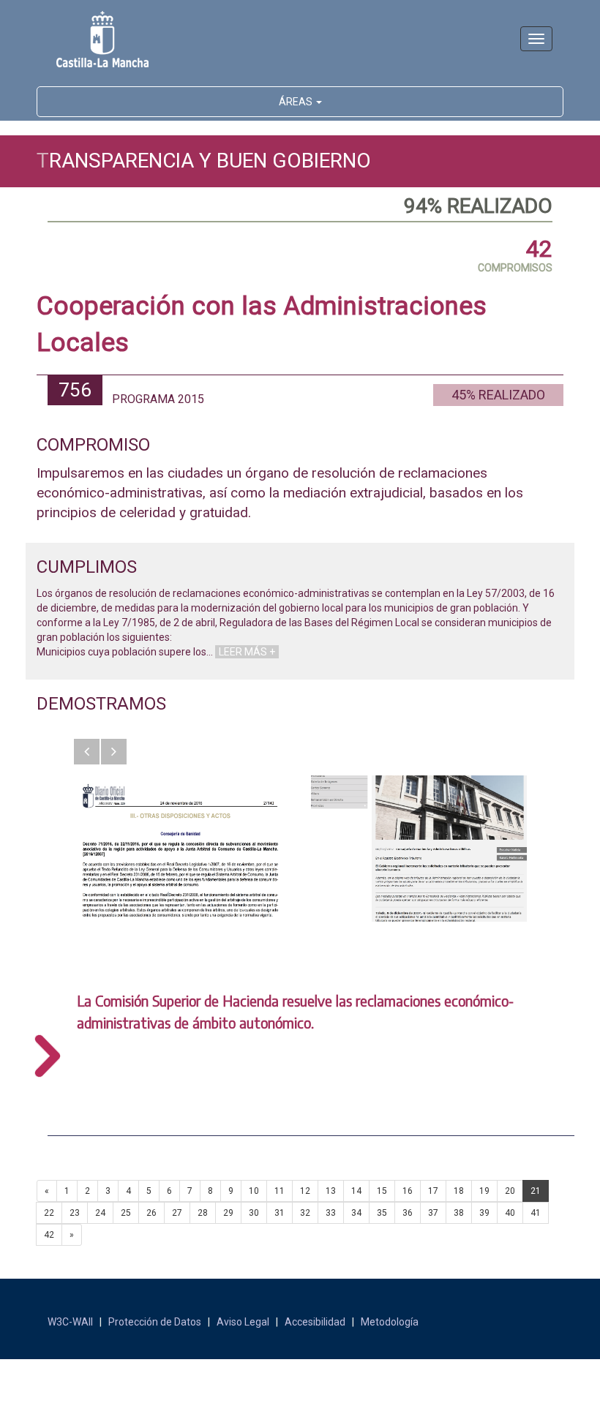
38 (459, 1213)
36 (407, 1213)
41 (535, 1213)
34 (356, 1213)
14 (356, 1191)
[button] (87, 751)
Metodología (390, 1322)
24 (100, 1213)
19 (484, 1191)
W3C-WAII (70, 1322)
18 (459, 1191)
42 (49, 1235)
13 (331, 1191)
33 (331, 1213)
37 (433, 1213)
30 (254, 1213)
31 (279, 1213)
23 (75, 1213)
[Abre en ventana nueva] (181, 848)
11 (279, 1191)
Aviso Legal (243, 1322)
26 (151, 1213)
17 (433, 1191)
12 (305, 1191)
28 (203, 1213)
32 (305, 1213)
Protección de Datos (154, 1322)
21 (535, 1191)
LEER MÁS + (247, 652)
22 (49, 1213)
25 (126, 1213)
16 (407, 1191)
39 (484, 1213)
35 (382, 1213)
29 (228, 1213)
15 (382, 1191)
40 (510, 1213)
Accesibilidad (315, 1322)
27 (177, 1213)
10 (254, 1191)
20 (510, 1191)
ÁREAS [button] (297, 102)
